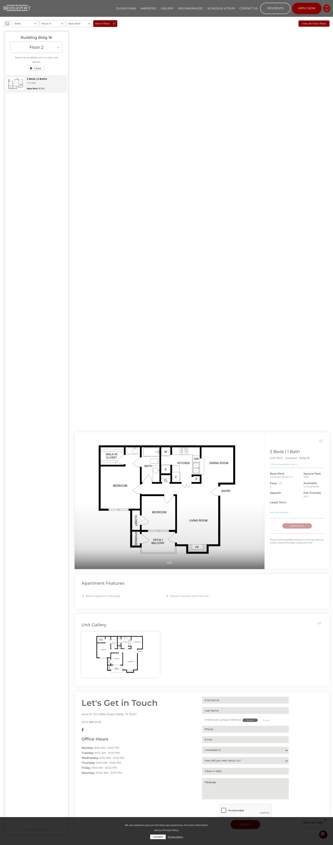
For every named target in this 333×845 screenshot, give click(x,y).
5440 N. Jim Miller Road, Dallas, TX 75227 (109, 714)
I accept (158, 836)
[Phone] (326, 8)
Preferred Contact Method (223, 719)
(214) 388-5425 (91, 722)
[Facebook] (83, 730)
